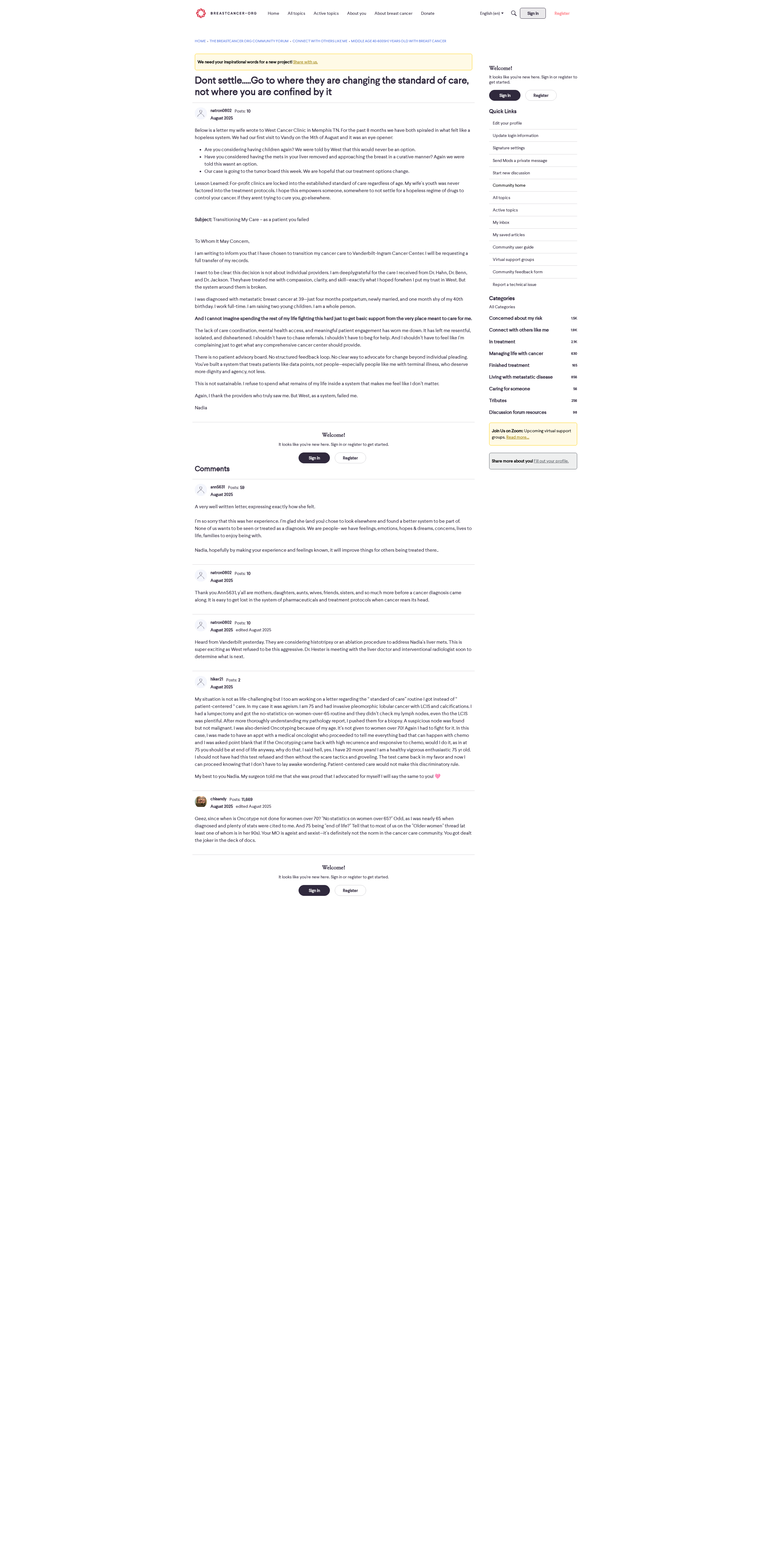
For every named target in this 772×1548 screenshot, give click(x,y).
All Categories (502, 306)
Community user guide (513, 247)
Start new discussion (511, 172)
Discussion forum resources (533, 412)
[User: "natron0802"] (201, 113)
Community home (509, 185)
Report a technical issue (514, 284)
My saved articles (509, 234)
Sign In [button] (314, 458)
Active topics (505, 210)
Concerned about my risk (533, 318)
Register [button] (350, 458)
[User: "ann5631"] (201, 490)
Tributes (533, 401)
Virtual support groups (513, 259)
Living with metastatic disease (533, 377)
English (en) (490, 13)
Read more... (517, 437)
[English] (226, 13)
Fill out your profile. (551, 461)
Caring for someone (533, 389)
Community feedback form (518, 271)
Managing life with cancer (533, 354)
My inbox (501, 222)
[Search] (513, 13)
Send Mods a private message (520, 160)
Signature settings (509, 148)
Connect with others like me (533, 330)
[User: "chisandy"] (201, 802)
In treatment (533, 342)
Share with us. (305, 62)
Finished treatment (533, 365)
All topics (501, 197)
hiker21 (216, 679)
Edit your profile (507, 123)
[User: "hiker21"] (201, 682)
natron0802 (221, 110)
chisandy (218, 798)
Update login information (515, 135)
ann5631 (217, 487)
